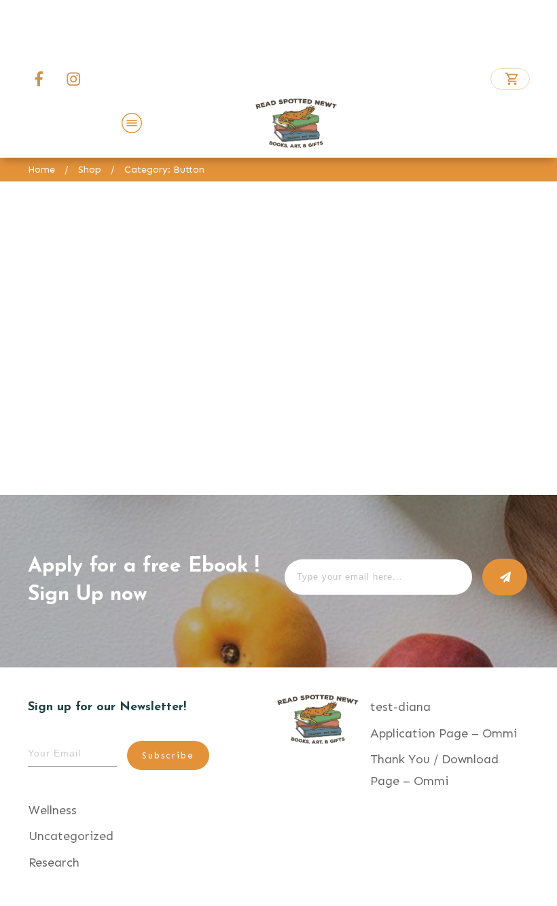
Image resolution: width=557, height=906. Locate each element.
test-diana (400, 706)
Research (54, 862)
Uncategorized (71, 836)
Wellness (53, 810)
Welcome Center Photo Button (145, 412)
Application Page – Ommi (443, 733)
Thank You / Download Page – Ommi (434, 770)
